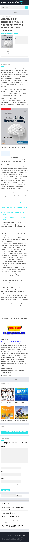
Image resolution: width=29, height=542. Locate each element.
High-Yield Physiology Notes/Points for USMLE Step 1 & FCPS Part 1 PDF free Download (14, 512)
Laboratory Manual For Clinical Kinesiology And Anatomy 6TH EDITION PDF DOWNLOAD (12, 526)
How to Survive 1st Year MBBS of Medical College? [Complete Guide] (13, 508)
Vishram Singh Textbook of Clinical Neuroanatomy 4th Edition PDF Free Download (14, 432)
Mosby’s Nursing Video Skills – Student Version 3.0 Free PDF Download (14, 521)
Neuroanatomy (13, 33)
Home (2, 16)
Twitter (9, 56)
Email (2, 471)
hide (8, 153)
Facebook (3, 56)
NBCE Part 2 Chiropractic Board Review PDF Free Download (13, 517)
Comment (3, 446)
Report (7, 53)
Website (2, 478)
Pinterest (14, 56)
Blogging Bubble (21, 535)
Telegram (20, 56)
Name (2, 465)
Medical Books (8, 16)
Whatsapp (25, 56)
